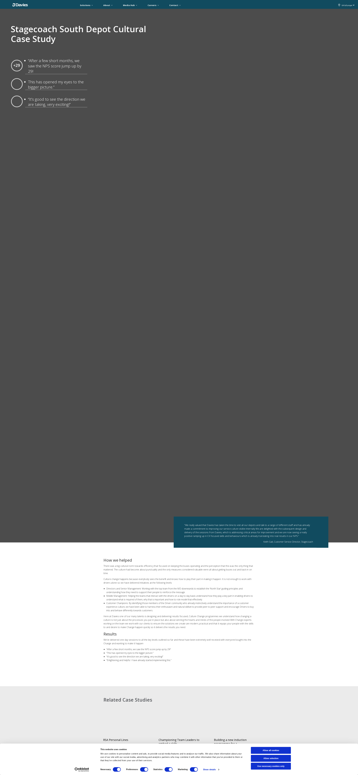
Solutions (85, 5)
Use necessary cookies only (270, 766)
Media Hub (129, 5)
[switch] (144, 769)
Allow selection (270, 758)
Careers (152, 5)
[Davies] (20, 4)
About (106, 5)
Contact (173, 5)
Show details (209, 769)
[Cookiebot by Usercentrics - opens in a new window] (82, 769)
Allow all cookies (271, 750)
